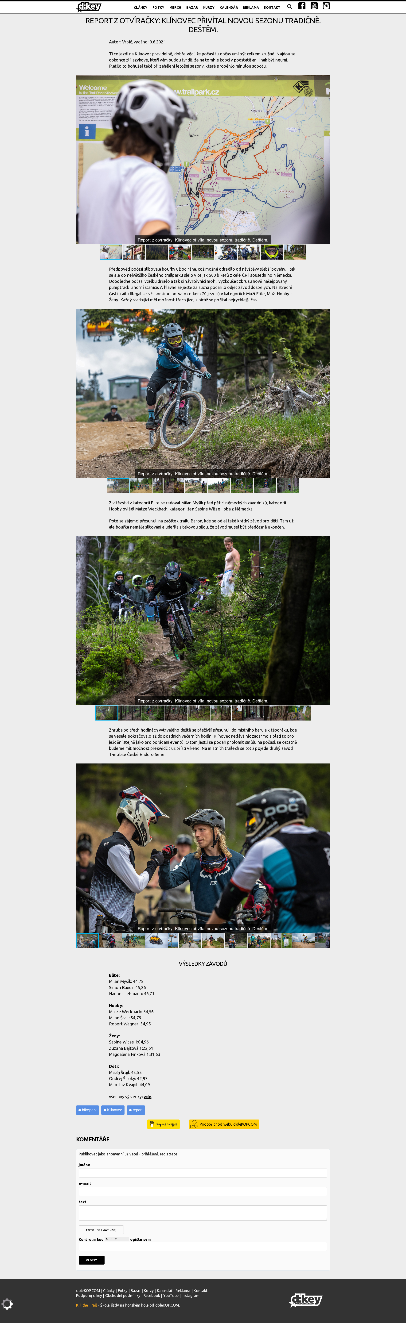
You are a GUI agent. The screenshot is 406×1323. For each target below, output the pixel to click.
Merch (175, 7)
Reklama (251, 7)
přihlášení (149, 1154)
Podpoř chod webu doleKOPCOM (228, 1124)
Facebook (152, 1295)
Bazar (192, 7)
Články (140, 7)
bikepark (89, 1110)
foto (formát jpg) (101, 1230)
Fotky (158, 7)
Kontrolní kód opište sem (115, 1239)
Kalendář (229, 7)
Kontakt (272, 7)
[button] (325, 79)
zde (147, 1096)
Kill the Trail (86, 1305)
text (83, 1202)
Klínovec (114, 1110)
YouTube (171, 1295)
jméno (84, 1165)
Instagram (190, 1295)
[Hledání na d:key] (289, 7)
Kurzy (209, 7)
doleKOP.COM (88, 1290)
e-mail (85, 1183)
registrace (168, 1154)
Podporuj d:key (89, 1295)
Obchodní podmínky (123, 1295)
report (138, 1110)
